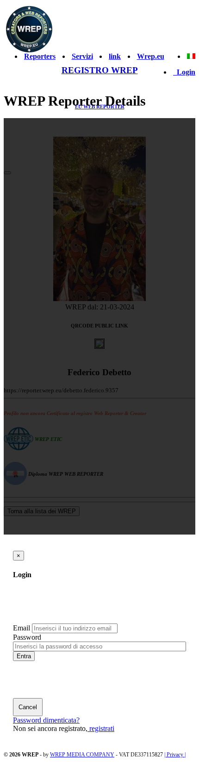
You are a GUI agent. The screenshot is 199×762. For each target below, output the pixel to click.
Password (27, 637)
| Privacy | (175, 754)
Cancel (28, 707)
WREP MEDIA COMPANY (82, 754)
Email (21, 628)
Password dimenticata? (46, 720)
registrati (100, 728)
